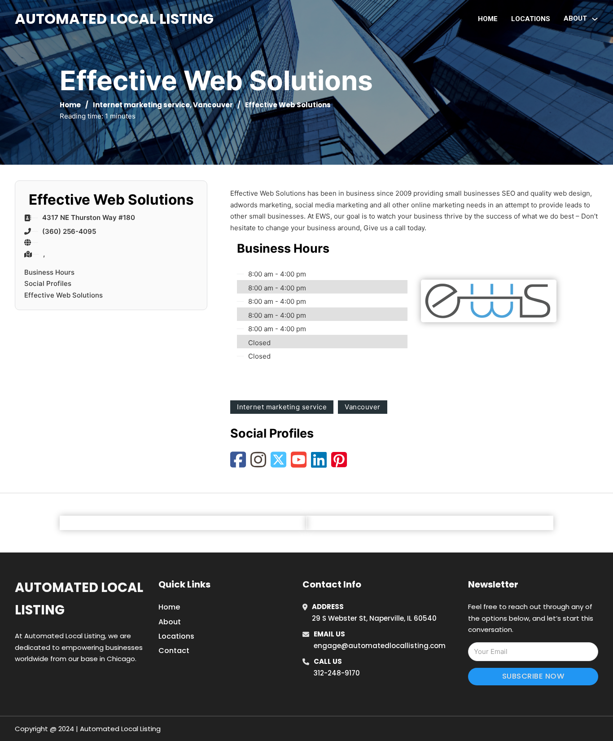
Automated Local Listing (114, 19)
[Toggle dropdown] (594, 19)
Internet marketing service (141, 105)
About (169, 622)
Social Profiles (47, 283)
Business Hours (49, 272)
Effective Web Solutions (63, 295)
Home (488, 19)
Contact (173, 650)
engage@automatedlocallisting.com (380, 645)
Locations (530, 19)
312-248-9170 (337, 673)
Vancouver (213, 105)
